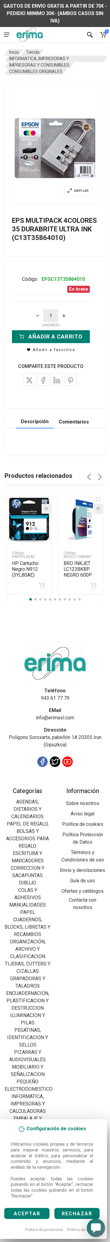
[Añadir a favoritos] (46, 509)
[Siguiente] (99, 476)
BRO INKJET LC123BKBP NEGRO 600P (78, 569)
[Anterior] (88, 476)
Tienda (32, 52)
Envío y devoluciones (82, 870)
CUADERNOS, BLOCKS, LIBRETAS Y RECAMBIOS (27, 927)
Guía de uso (82, 881)
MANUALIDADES (27, 905)
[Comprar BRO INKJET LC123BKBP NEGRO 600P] (93, 585)
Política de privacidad (44, 1229)
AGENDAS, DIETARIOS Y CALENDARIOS (27, 809)
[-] (37, 315)
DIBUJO (27, 883)
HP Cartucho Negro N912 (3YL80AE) (25, 569)
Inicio (14, 52)
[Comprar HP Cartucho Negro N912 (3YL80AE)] (41, 585)
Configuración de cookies (40, 783)
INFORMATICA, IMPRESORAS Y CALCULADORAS (27, 1103)
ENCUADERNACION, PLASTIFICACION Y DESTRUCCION (27, 1000)
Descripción (35, 421)
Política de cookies (83, 1229)
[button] (55, 148)
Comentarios (74, 422)
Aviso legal (82, 814)
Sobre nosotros (82, 803)
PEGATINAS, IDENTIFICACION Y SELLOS (27, 1037)
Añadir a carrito (55, 336)
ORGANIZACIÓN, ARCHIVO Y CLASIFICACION (28, 949)
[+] (64, 315)
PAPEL (27, 912)
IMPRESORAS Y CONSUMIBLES (39, 65)
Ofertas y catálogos (82, 891)
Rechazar (77, 1214)
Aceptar (27, 1214)
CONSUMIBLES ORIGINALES (35, 71)
